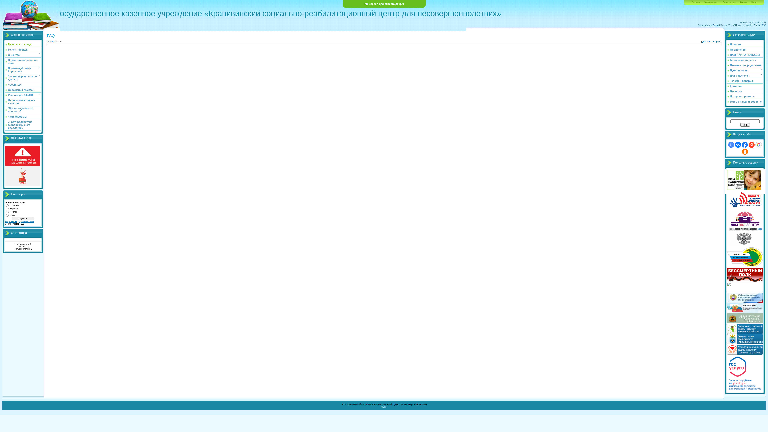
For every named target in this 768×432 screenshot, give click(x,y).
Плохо (13, 215)
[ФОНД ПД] (744, 189)
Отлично (14, 205)
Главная (696, 2)
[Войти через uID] (731, 145)
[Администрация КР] (745, 343)
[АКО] (745, 322)
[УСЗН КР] (745, 354)
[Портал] (745, 302)
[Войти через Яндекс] (752, 145)
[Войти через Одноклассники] (745, 152)
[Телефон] (745, 209)
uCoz (384, 407)
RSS (764, 25)
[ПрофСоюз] (745, 266)
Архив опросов (26, 221)
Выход (743, 2)
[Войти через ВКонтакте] (738, 145)
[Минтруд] (745, 291)
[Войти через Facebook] (745, 145)
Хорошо (14, 208)
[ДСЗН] (745, 333)
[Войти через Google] (758, 145)
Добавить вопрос (711, 41)
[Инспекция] (745, 246)
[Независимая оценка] (745, 312)
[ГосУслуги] (745, 390)
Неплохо (14, 212)
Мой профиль (711, 2)
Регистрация (729, 2)
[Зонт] (745, 226)
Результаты (11, 221)
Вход (753, 2)
